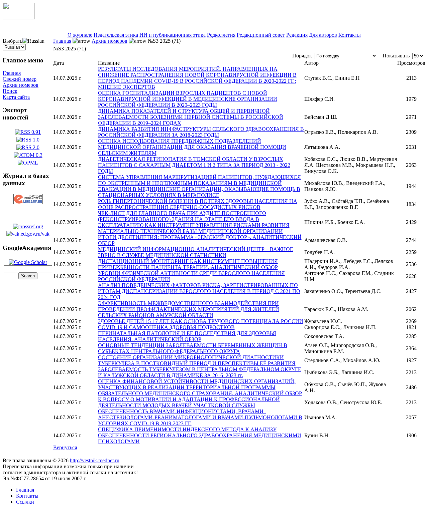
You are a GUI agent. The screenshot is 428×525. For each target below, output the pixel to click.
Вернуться (65, 447)
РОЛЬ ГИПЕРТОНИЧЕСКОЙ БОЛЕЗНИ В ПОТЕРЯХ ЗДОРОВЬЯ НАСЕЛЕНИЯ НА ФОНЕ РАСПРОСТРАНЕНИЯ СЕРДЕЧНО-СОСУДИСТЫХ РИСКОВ (197, 204)
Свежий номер (19, 79)
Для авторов (323, 35)
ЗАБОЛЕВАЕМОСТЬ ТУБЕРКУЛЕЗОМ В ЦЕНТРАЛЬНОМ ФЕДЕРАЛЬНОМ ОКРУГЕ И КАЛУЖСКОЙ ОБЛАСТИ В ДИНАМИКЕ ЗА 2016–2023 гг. (199, 372)
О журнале (80, 35)
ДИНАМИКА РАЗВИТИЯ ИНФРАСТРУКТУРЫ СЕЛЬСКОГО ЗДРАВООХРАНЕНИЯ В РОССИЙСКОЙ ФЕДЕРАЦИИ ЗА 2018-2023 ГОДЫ (201, 132)
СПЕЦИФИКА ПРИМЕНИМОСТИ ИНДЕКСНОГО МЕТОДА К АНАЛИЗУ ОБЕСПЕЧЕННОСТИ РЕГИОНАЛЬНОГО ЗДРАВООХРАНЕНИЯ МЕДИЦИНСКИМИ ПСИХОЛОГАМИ (199, 435)
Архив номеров (20, 85)
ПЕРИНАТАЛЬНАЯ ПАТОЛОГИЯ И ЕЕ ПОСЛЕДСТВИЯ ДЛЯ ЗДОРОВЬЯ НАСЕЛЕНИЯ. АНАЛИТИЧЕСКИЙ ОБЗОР (187, 336)
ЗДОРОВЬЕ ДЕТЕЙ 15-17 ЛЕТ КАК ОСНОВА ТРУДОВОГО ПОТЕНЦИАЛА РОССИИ (200, 321)
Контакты (349, 35)
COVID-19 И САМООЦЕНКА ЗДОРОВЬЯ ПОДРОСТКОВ (166, 327)
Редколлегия (221, 35)
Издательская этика (116, 35)
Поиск (10, 91)
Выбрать (12, 41)
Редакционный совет (261, 35)
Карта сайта (16, 97)
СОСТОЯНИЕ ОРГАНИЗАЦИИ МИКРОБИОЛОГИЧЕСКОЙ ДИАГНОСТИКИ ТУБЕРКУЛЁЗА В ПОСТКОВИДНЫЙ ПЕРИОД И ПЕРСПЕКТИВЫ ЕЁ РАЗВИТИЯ (197, 360)
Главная (12, 73)
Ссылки (25, 502)
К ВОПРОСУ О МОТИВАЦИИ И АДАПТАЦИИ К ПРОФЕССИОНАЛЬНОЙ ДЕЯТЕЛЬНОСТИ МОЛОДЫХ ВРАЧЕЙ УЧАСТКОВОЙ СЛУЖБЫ (189, 402)
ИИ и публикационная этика (172, 35)
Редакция (297, 35)
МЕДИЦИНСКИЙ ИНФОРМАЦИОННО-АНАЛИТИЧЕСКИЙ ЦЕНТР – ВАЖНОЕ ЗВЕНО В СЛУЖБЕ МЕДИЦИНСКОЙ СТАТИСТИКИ (195, 252)
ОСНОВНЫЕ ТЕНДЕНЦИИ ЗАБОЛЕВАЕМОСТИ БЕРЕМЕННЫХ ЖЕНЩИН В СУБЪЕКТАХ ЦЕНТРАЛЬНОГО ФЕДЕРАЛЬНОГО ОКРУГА (192, 348)
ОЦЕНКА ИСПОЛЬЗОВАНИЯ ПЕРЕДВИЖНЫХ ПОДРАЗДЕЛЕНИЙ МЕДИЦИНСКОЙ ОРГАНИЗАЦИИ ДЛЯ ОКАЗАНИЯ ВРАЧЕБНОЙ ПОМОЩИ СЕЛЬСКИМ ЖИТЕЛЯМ (192, 147)
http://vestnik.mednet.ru (94, 460)
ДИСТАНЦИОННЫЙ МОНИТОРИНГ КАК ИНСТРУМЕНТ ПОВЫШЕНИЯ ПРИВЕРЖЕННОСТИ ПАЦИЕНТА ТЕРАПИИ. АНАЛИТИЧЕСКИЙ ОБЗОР (188, 264)
